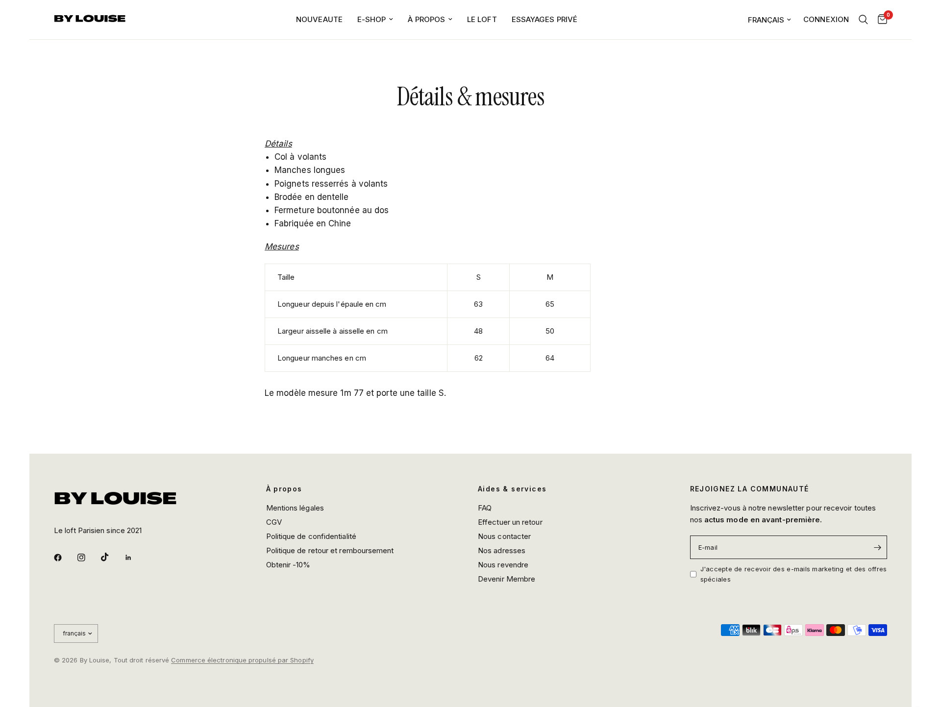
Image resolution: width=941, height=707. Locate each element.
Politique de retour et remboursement (330, 550)
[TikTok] (112, 557)
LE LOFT (482, 19)
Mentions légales (295, 507)
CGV (274, 522)
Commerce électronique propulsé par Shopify (242, 660)
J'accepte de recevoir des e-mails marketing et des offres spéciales (793, 574)
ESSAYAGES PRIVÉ (544, 19)
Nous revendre (503, 564)
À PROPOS (426, 19)
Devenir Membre (506, 579)
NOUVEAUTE (319, 19)
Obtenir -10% (288, 564)
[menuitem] (319, 19)
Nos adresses (501, 550)
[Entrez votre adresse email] (877, 547)
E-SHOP (371, 19)
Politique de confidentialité (311, 536)
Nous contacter (504, 536)
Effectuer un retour (510, 522)
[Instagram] (88, 557)
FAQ (485, 507)
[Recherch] (863, 19)
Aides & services (512, 489)
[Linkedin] (135, 557)
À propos (284, 489)
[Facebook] (64, 557)
